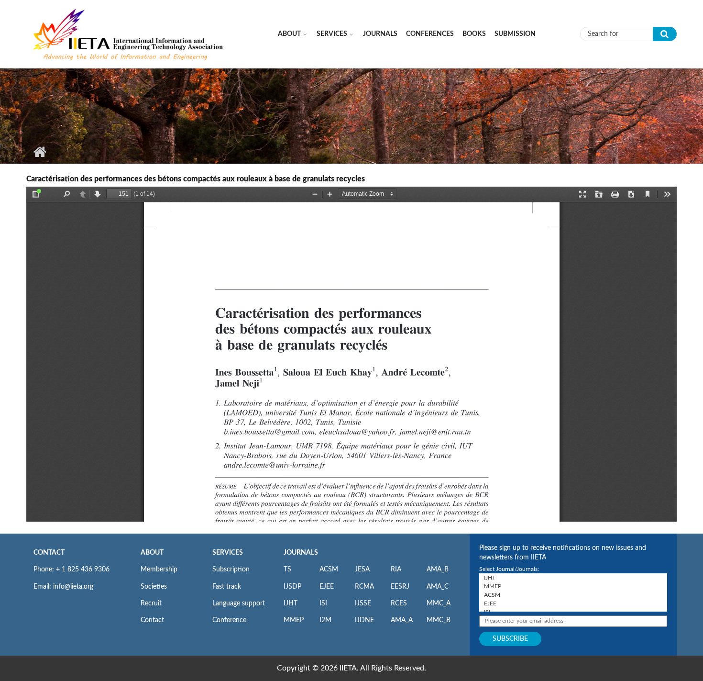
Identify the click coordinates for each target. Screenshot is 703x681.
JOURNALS (301, 552)
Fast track (226, 586)
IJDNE (364, 620)
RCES (399, 603)
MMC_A (438, 603)
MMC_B (438, 620)
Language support (238, 603)
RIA (396, 569)
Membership (159, 569)
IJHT (290, 603)
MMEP (294, 620)
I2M (325, 620)
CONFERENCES (430, 34)
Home (39, 152)
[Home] (128, 33)
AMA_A (402, 620)
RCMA (364, 586)
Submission (515, 34)
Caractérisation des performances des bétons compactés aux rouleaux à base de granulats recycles (195, 179)
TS (287, 569)
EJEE (326, 586)
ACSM (328, 569)
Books (474, 34)
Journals (380, 34)
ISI (323, 603)
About (289, 34)
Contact (152, 620)
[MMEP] (573, 586)
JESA (362, 569)
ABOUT (152, 552)
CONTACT (49, 552)
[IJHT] (573, 577)
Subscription (231, 569)
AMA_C (438, 586)
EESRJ (400, 586)
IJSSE (363, 603)
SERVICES (227, 552)
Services (332, 34)
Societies (154, 586)
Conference (229, 620)
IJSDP (292, 586)
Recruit (151, 603)
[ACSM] (573, 595)
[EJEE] (573, 603)
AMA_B (438, 569)
